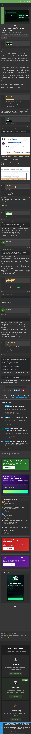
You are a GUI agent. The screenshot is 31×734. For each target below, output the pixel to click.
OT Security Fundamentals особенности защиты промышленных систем (16, 430)
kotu (6, 433)
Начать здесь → (9, 467)
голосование (18, 32)
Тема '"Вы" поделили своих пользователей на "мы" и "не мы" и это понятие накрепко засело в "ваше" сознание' (16, 529)
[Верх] (6, 637)
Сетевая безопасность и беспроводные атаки (17, 433)
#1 (29, 50)
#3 (29, 126)
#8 (29, 314)
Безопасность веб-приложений (16, 444)
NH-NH (7, 423)
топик (20, 36)
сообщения (14, 36)
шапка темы (4, 37)
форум (27, 36)
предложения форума (6, 36)
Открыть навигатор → (15, 491)
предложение (25, 34)
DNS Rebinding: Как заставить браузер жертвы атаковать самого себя (16, 442)
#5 (29, 219)
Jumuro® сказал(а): (6, 222)
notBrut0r (4, 32)
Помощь (23, 635)
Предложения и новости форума (19, 409)
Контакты (3, 635)
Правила (9, 635)
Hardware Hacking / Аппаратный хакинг (17, 420)
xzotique (6, 420)
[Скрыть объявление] (28, 9)
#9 (29, 354)
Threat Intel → (8, 548)
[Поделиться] (27, 50)
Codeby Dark (4, 633)
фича (23, 36)
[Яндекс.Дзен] (21, 390)
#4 (29, 197)
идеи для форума (5, 34)
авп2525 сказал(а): (6, 294)
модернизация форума (15, 34)
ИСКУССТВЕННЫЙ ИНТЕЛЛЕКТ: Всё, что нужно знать (16, 418)
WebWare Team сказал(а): (8, 128)
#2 (29, 109)
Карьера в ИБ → (9, 564)
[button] (2, 5)
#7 (29, 291)
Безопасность (16, 635)
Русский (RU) (12, 633)
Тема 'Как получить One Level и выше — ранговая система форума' (14, 507)
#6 (29, 247)
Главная (3, 638)
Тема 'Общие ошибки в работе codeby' (14, 502)
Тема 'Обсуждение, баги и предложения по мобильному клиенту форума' (15, 521)
